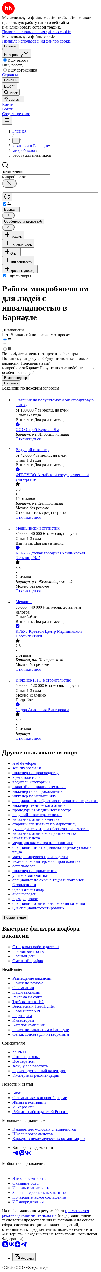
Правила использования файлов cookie (36, 41)
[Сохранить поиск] (7, 197)
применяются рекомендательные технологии (45, 1213)
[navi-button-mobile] (7, 120)
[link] (11, 92)
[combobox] (26, 172)
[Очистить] (9, 183)
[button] (7, 104)
